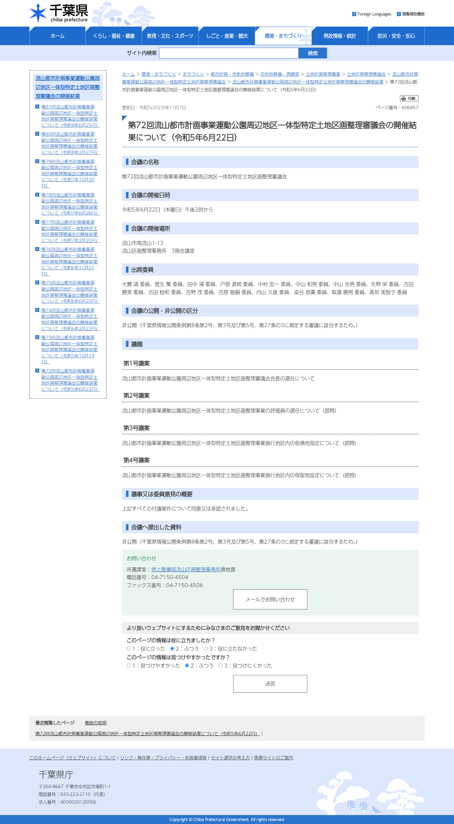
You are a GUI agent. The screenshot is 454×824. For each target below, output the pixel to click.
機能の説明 (96, 722)
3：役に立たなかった (233, 648)
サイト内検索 (142, 53)
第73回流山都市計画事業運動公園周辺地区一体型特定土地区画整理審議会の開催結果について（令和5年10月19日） (69, 349)
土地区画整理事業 (323, 73)
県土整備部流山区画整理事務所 (186, 569)
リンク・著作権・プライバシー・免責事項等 (163, 757)
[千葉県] (58, 13)
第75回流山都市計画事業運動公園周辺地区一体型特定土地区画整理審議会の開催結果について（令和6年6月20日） (70, 291)
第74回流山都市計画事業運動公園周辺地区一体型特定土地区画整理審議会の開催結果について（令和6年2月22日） (70, 319)
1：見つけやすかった (156, 665)
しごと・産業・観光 (227, 36)
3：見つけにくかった (248, 665)
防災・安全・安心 (396, 36)
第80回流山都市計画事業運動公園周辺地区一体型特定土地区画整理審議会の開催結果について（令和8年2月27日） (70, 143)
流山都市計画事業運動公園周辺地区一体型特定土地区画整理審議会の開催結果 (68, 87)
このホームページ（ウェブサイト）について (72, 757)
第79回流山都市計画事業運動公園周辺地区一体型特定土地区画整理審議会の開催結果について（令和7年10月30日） (69, 173)
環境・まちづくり (283, 36)
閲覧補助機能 (413, 14)
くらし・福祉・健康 (114, 36)
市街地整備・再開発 (279, 73)
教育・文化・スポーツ (170, 36)
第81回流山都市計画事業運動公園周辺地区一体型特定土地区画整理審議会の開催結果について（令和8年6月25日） (70, 115)
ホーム (58, 36)
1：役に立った (148, 648)
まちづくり (193, 73)
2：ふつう (187, 648)
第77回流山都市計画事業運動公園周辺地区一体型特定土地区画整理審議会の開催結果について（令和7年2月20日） (70, 231)
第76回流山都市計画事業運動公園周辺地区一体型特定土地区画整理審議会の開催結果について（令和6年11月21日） (69, 261)
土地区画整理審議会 (366, 73)
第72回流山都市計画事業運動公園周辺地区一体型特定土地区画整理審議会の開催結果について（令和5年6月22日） (70, 379)
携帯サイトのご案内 (273, 757)
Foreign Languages (374, 14)
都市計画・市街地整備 (232, 73)
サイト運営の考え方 (230, 757)
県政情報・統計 (340, 36)
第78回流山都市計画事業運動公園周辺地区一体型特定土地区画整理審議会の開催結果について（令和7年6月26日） (70, 203)
